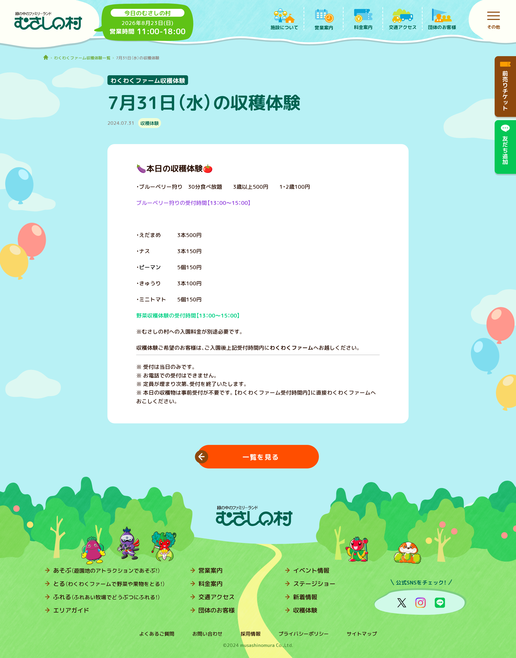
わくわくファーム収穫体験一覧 (82, 58)
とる (109, 584)
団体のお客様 (216, 610)
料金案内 (210, 584)
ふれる (106, 597)
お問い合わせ (207, 633)
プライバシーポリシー (303, 633)
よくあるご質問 (156, 633)
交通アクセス (216, 597)
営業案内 (210, 570)
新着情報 (305, 597)
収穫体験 (305, 610)
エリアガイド (71, 610)
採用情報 (250, 633)
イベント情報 (311, 570)
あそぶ (106, 570)
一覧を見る (260, 457)
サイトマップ (362, 633)
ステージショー (314, 584)
